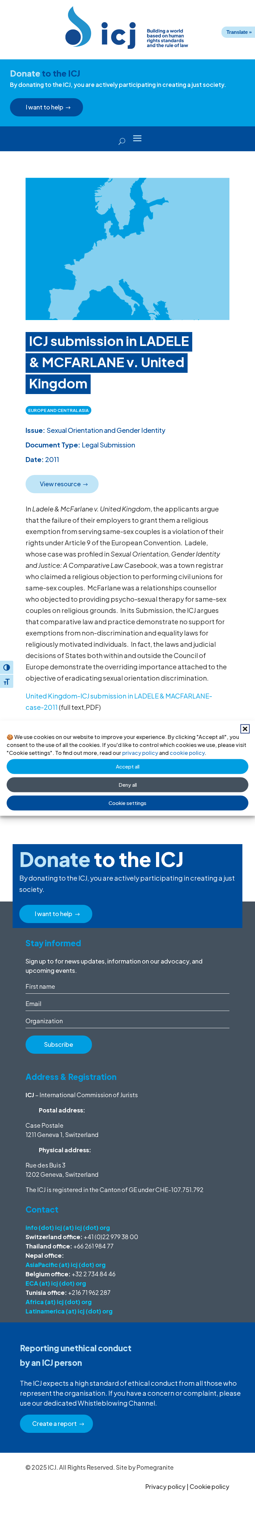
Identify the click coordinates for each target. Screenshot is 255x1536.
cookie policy (187, 752)
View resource (60, 484)
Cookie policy (209, 1486)
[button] (245, 728)
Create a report (54, 1423)
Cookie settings (127, 803)
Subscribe (58, 1044)
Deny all (128, 784)
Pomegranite (155, 1467)
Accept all (127, 766)
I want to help (44, 107)
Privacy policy (165, 1486)
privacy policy (140, 752)
